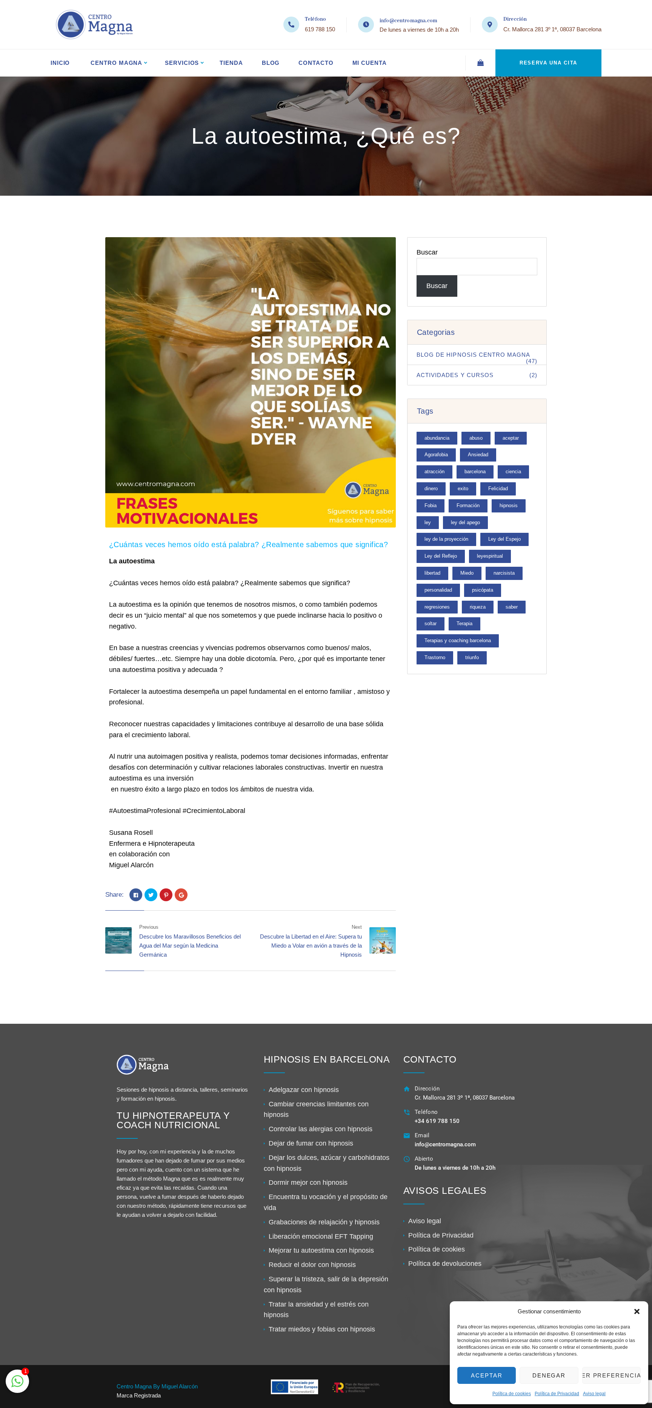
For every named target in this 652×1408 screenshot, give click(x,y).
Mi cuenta (369, 63)
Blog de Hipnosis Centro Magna (477, 357)
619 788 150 (320, 29)
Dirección (427, 1088)
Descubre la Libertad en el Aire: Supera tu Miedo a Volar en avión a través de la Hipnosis (311, 945)
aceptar (511, 438)
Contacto (315, 63)
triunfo (472, 657)
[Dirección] (407, 1088)
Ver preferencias (611, 1375)
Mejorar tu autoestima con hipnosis (321, 1250)
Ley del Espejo (504, 539)
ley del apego (465, 522)
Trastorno (434, 657)
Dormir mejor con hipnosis (308, 1182)
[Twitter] (151, 894)
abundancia (436, 438)
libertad (432, 573)
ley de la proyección (446, 539)
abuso (476, 438)
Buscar (427, 252)
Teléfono (426, 1112)
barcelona (475, 471)
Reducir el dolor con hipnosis (312, 1264)
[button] (637, 1311)
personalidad (438, 590)
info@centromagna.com (408, 20)
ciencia (513, 471)
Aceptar (487, 1375)
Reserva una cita (548, 63)
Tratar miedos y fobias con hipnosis (322, 1329)
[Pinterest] (166, 894)
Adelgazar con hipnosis (304, 1090)
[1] (17, 1385)
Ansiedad (478, 454)
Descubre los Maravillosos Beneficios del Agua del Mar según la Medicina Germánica (190, 945)
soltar (430, 623)
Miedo (467, 573)
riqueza (478, 607)
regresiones (437, 607)
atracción (434, 471)
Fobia (430, 505)
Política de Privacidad (557, 1393)
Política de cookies (511, 1393)
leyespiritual (490, 556)
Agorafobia (436, 454)
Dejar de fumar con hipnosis (311, 1143)
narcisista (504, 573)
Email (422, 1135)
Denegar (549, 1375)
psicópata (482, 590)
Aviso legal (594, 1393)
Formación (468, 505)
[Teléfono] (407, 1112)
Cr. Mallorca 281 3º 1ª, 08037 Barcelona (552, 29)
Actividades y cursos (477, 375)
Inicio (60, 63)
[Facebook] (135, 894)
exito (463, 488)
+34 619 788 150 (437, 1121)
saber (512, 607)
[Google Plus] (181, 894)
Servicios (182, 63)
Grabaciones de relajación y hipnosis (324, 1222)
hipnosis (509, 505)
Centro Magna (116, 63)
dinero (431, 488)
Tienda (231, 63)
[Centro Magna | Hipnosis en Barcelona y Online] (92, 24)
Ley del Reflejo (440, 556)
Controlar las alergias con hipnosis (320, 1129)
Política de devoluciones (444, 1263)
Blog (271, 63)
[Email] (407, 1135)
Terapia (464, 623)
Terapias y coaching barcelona (457, 640)
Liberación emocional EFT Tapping (321, 1236)
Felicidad (498, 488)
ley (427, 522)
